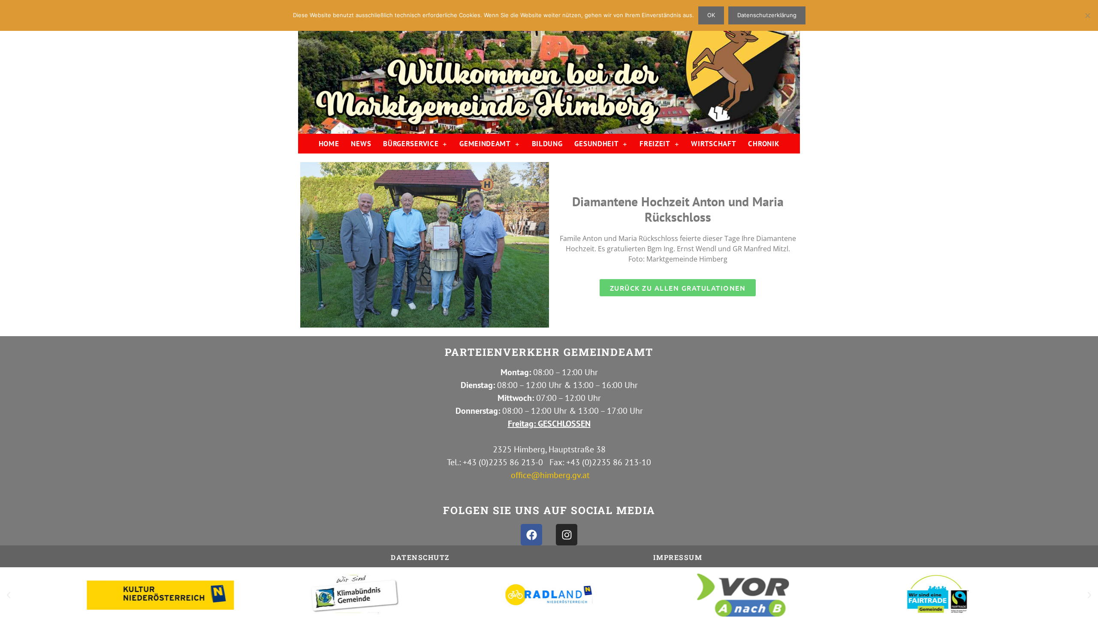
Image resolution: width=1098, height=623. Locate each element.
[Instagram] (566, 534)
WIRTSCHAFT (713, 143)
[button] (8, 595)
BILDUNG (547, 143)
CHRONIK (763, 143)
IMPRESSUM (678, 557)
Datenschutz (420, 557)
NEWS (361, 143)
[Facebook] (531, 534)
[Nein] (1087, 15)
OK (711, 15)
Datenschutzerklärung (766, 15)
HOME (329, 143)
